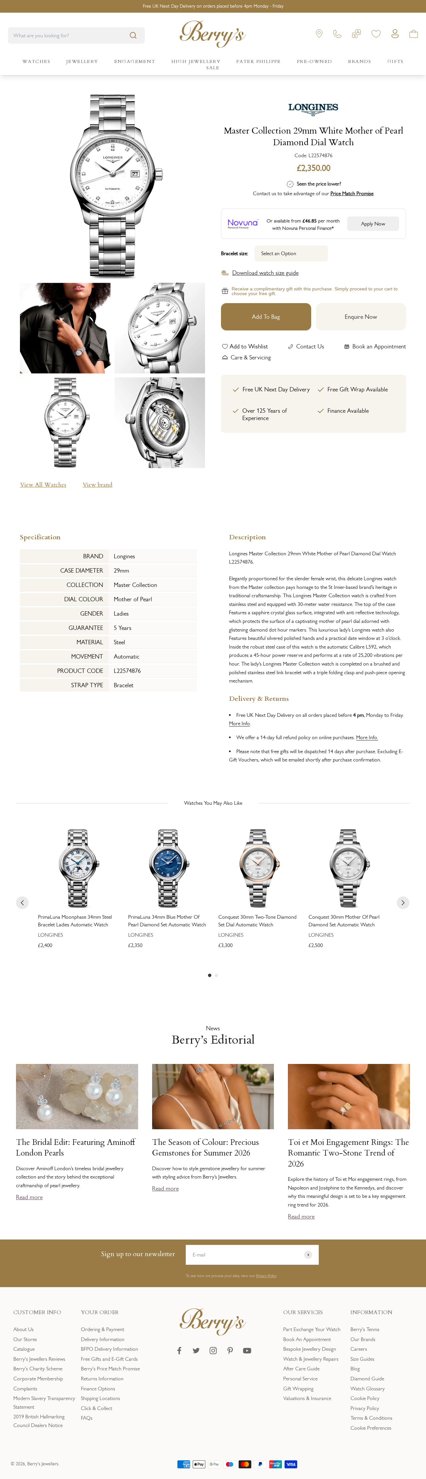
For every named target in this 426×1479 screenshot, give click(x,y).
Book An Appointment (307, 1339)
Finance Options (98, 1388)
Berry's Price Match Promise (110, 1368)
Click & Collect (96, 1408)
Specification (40, 536)
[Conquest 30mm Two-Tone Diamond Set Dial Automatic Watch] (258, 868)
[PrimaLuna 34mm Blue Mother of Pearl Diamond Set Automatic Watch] (168, 868)
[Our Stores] (319, 35)
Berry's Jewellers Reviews (39, 1359)
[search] (133, 35)
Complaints (25, 1388)
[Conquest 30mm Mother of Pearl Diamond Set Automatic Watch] (348, 868)
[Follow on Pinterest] (230, 1350)
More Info (239, 723)
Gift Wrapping (298, 1388)
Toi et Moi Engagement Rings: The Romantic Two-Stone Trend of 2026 (348, 1153)
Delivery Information (102, 1339)
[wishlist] (376, 35)
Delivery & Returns (259, 698)
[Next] (403, 902)
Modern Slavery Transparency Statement (44, 1402)
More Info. (367, 737)
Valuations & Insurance (307, 1398)
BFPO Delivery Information (109, 1349)
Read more (29, 1197)
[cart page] (413, 35)
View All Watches (43, 485)
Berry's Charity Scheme (37, 1368)
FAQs (87, 1418)
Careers (358, 1349)
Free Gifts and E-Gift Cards (109, 1359)
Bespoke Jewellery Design (309, 1349)
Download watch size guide (265, 272)
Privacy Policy (266, 1275)
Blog (355, 1368)
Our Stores (25, 1339)
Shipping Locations (100, 1398)
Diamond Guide (367, 1378)
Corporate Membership (38, 1378)
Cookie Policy (364, 1398)
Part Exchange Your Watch (311, 1329)
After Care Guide (301, 1368)
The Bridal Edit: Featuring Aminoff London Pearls (75, 1148)
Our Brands (362, 1339)
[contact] (337, 35)
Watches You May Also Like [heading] (213, 803)
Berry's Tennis (364, 1329)
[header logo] (213, 35)
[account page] (395, 35)
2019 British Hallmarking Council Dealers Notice (39, 1420)
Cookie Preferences (370, 1428)
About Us (23, 1329)
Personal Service (300, 1378)
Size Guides (362, 1359)
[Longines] (313, 107)
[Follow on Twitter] (196, 1350)
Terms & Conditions (371, 1418)
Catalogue (24, 1349)
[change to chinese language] (356, 35)
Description (247, 536)
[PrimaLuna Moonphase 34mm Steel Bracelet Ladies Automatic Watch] (77, 868)
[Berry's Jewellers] (213, 1334)
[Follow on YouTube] (247, 1350)
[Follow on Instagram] (213, 1350)
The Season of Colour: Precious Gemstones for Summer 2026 (205, 1148)
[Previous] (22, 902)
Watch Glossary (367, 1388)
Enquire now (361, 316)
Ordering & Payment (102, 1329)
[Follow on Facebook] (179, 1350)
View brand (97, 485)
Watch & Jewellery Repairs (310, 1359)
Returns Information (102, 1378)
